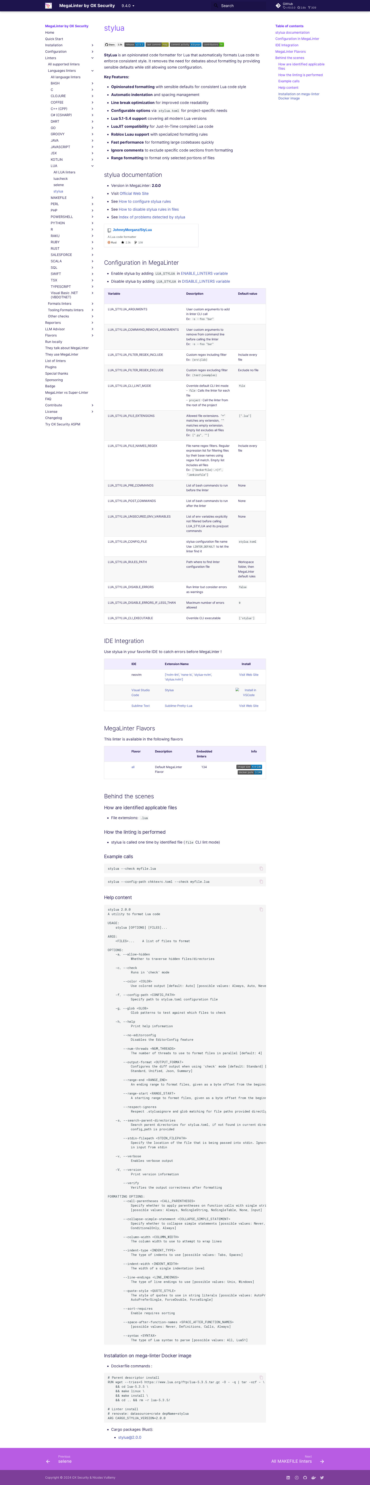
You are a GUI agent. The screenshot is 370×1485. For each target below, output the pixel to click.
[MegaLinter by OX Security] (48, 5)
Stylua (169, 690)
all (132, 767)
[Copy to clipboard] (261, 868)
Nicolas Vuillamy (103, 1477)
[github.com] (296, 1477)
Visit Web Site (248, 674)
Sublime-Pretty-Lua (178, 705)
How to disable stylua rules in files (149, 209)
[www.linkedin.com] (288, 1477)
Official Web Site (134, 193)
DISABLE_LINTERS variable (206, 281)
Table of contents (289, 26)
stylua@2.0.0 (129, 1437)
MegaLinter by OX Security (66, 26)
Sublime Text (140, 705)
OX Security (80, 1477)
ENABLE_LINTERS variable (204, 273)
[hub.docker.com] (313, 1477)
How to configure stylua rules (145, 201)
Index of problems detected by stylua (152, 217)
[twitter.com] (322, 1477)
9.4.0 (126, 5)
